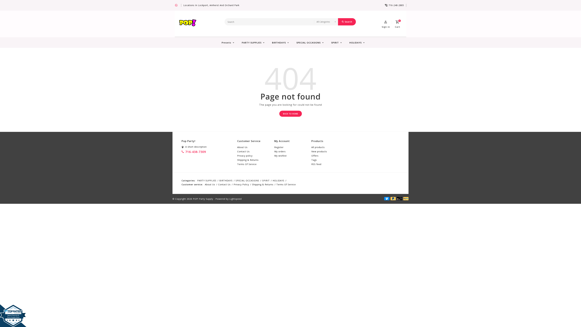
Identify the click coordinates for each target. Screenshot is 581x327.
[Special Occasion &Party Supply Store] (13, 306)
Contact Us (243, 151)
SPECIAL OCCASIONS (308, 42)
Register (279, 147)
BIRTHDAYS (279, 42)
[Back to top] (572, 318)
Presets (226, 42)
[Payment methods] (405, 198)
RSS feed (316, 164)
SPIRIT (335, 42)
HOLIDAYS (355, 42)
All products (318, 147)
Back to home (290, 113)
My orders (280, 151)
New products (319, 151)
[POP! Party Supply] (187, 23)
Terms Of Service (247, 164)
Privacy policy (245, 155)
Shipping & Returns (248, 160)
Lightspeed (235, 198)
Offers (314, 155)
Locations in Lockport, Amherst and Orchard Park (211, 5)
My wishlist (280, 155)
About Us (242, 147)
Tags (314, 160)
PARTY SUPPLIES (251, 42)
